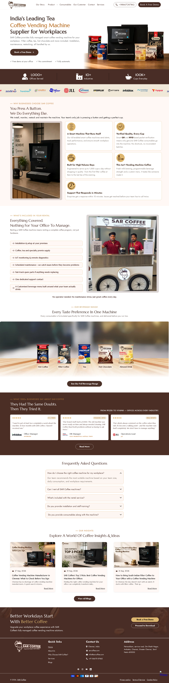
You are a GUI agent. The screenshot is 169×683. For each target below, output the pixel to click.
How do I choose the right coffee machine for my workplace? (75, 473)
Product (51, 4)
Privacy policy (125, 680)
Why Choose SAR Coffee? (58, 654)
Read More (84, 446)
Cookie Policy (152, 680)
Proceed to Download (145, 625)
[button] (52, 4)
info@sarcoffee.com (96, 654)
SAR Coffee (21, 680)
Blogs (50, 662)
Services (51, 658)
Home (50, 647)
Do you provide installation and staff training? (68, 506)
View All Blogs (84, 598)
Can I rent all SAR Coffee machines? (64, 489)
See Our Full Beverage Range (84, 383)
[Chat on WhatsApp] (163, 675)
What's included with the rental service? (65, 497)
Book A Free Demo (149, 4)
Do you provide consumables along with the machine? (73, 514)
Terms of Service (139, 680)
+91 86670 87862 (96, 658)
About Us (51, 651)
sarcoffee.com (94, 650)
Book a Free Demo (22, 52)
